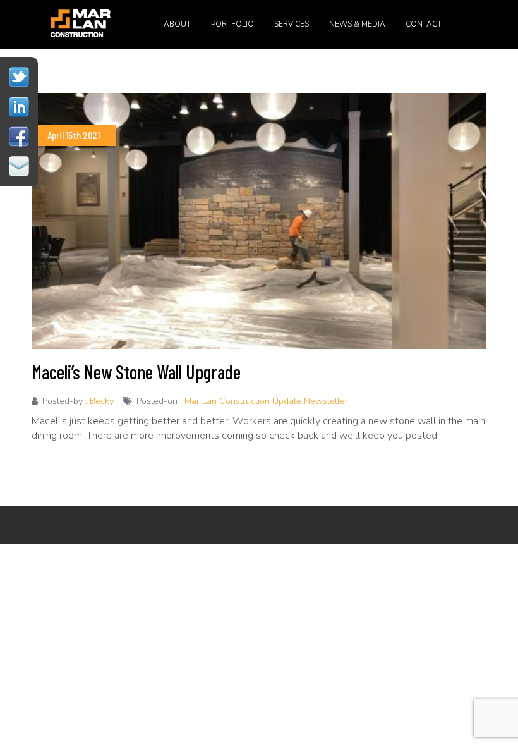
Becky (102, 401)
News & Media (357, 24)
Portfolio (232, 24)
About (177, 24)
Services (291, 24)
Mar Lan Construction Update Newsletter (266, 401)
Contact (424, 24)
